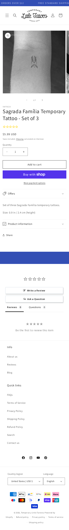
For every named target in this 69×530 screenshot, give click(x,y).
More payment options (34, 183)
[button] (7, 15)
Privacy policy (38, 517)
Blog (9, 372)
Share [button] (9, 235)
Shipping (20, 139)
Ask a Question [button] (36, 299)
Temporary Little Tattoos (32, 512)
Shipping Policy (16, 419)
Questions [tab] (35, 307)
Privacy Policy (14, 411)
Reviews (11, 364)
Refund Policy (15, 426)
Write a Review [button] (36, 290)
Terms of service (55, 517)
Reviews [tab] (12, 307)
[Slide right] (42, 100)
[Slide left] (27, 100)
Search (11, 434)
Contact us (13, 442)
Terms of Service (16, 402)
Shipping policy (36, 522)
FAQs (10, 394)
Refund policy (22, 517)
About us (12, 356)
